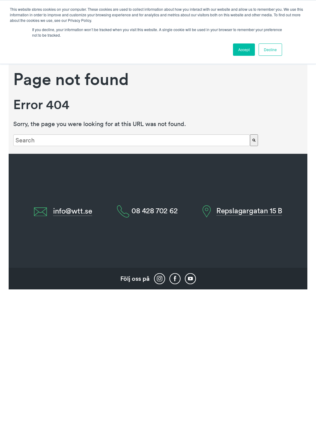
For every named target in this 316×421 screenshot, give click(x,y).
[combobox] (131, 140)
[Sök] (254, 140)
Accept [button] (244, 49)
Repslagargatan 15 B (249, 210)
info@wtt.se (72, 210)
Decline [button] (270, 49)
